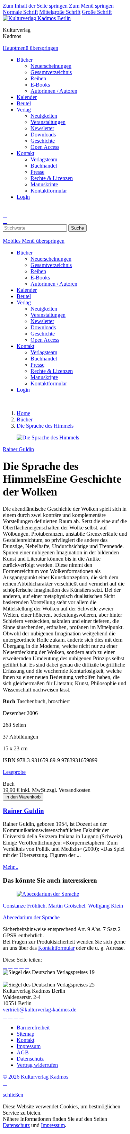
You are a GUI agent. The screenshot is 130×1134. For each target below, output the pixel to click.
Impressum (53, 1125)
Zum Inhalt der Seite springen (35, 6)
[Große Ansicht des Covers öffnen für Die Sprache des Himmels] (48, 437)
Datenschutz (16, 1125)
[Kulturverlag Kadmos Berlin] (37, 18)
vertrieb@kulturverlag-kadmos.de (39, 1009)
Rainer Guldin (18, 449)
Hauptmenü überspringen (30, 48)
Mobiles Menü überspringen (33, 241)
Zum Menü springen (91, 6)
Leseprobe (14, 772)
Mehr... (10, 867)
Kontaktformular (56, 948)
